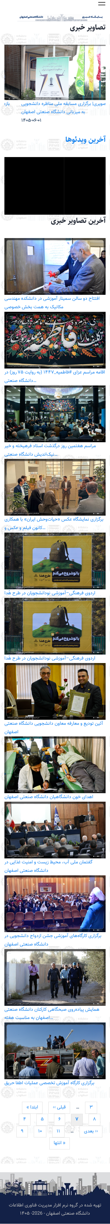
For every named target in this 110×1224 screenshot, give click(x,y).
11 (61, 1131)
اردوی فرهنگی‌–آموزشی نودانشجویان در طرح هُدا (49, 593)
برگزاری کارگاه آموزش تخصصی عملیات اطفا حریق (49, 1083)
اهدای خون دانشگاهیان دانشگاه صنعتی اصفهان (48, 797)
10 (42, 1131)
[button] (101, 3)
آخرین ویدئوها (85, 139)
